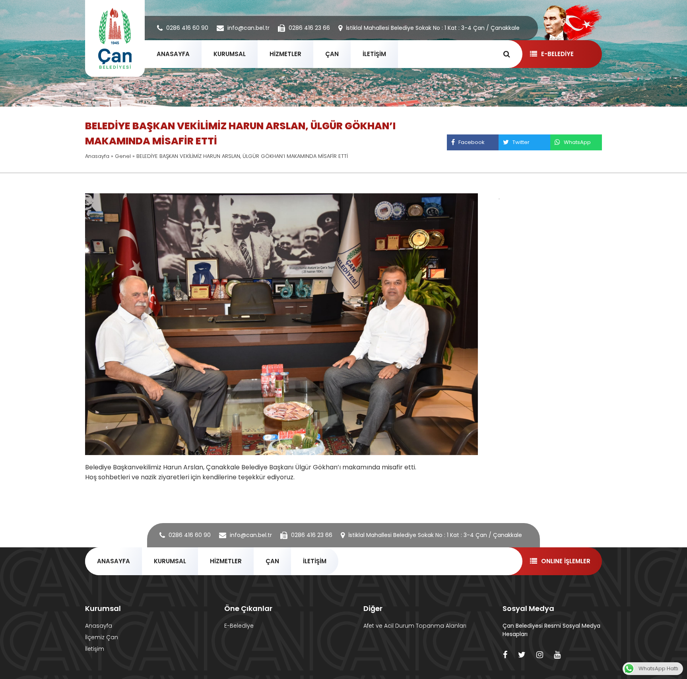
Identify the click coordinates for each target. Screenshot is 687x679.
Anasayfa (97, 156)
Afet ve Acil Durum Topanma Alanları (414, 626)
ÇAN (332, 54)
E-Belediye (239, 626)
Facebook (471, 142)
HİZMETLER (285, 54)
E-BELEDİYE (557, 54)
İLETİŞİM (374, 54)
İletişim (94, 649)
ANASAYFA (173, 54)
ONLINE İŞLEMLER (565, 561)
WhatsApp (577, 142)
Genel (123, 156)
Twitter (521, 142)
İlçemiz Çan (101, 637)
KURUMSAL (229, 54)
